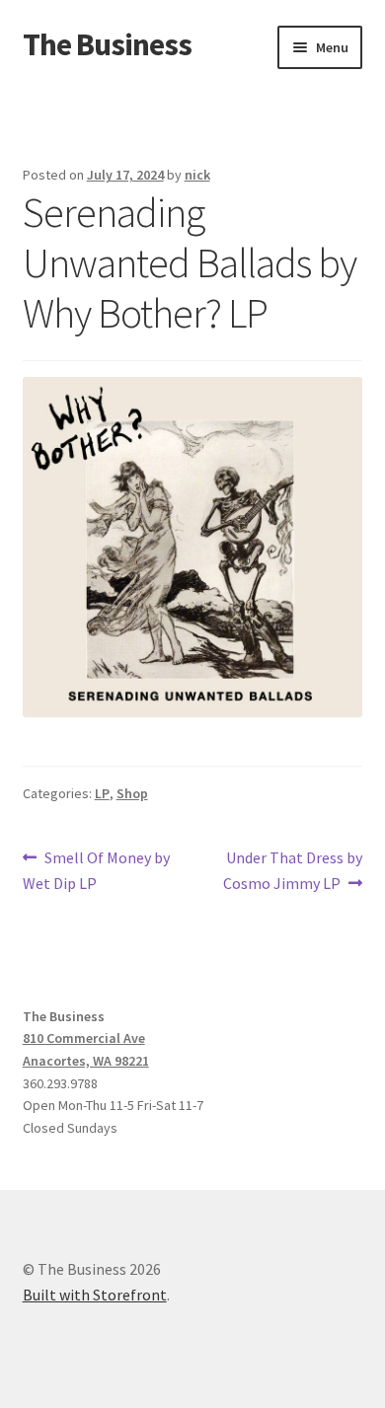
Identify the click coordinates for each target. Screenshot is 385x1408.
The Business (107, 44)
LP (102, 793)
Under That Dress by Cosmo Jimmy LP (292, 870)
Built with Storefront (95, 1294)
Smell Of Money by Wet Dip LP (97, 870)
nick (197, 175)
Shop (132, 793)
